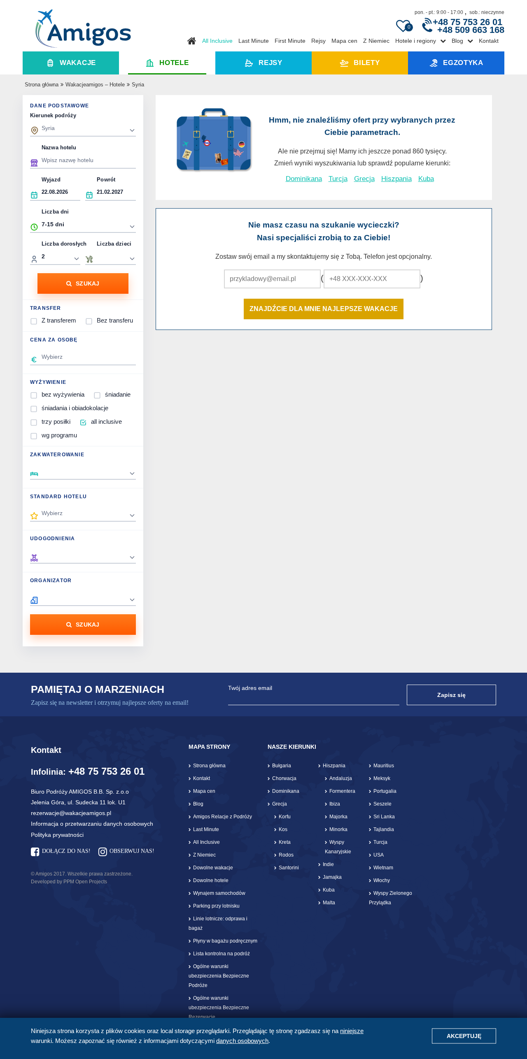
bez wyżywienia (63, 394)
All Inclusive (217, 40)
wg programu (59, 435)
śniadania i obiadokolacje (75, 407)
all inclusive (106, 421)
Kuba (426, 179)
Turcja (338, 179)
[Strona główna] (83, 25)
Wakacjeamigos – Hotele (95, 84)
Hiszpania (396, 179)
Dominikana (304, 179)
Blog (457, 40)
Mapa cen (344, 40)
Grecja (364, 179)
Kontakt (489, 40)
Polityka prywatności (57, 834)
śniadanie (118, 394)
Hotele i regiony (415, 40)
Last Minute (253, 40)
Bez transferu (115, 320)
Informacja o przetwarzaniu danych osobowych (92, 823)
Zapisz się (451, 695)
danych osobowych (242, 1040)
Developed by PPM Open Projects (69, 882)
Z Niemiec (376, 40)
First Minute (290, 40)
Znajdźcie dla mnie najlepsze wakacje (324, 308)
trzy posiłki (56, 421)
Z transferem (59, 320)
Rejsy (318, 40)
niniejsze (352, 1030)
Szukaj (88, 283)
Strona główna (41, 84)
